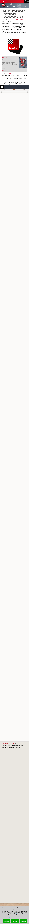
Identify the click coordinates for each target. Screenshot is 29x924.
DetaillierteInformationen (6, 920)
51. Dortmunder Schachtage (15, 73)
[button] (10, 1)
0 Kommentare (24, 19)
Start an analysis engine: (8, 743)
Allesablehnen (15, 920)
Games (24, 89)
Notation (14, 89)
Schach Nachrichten (11, 5)
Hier (17, 913)
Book (5, 89)
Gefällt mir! (18, 19)
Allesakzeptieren (23, 920)
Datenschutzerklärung (6, 917)
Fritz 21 (4, 57)
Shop (3, 1)
